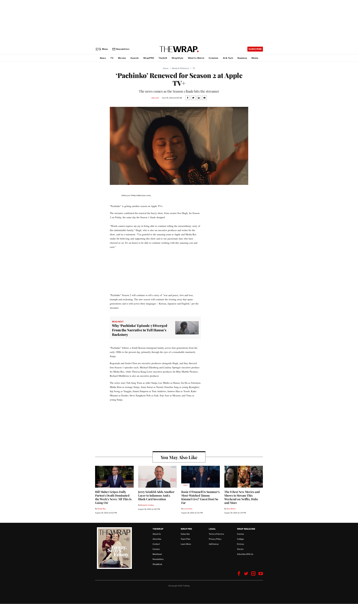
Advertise (157, 539)
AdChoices (214, 544)
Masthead (157, 554)
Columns (213, 58)
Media (254, 58)
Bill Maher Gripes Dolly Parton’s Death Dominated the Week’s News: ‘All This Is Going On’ (113, 497)
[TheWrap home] (179, 49)
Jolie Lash (155, 98)
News (103, 58)
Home (165, 68)
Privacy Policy (215, 539)
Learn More (186, 544)
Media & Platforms (180, 68)
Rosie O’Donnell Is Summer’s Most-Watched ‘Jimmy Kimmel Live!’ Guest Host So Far (200, 497)
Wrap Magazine (246, 529)
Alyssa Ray (101, 509)
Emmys (240, 544)
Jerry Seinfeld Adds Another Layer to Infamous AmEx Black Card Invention (156, 495)
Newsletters (122, 49)
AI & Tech (228, 58)
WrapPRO (148, 58)
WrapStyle (177, 58)
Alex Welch (231, 509)
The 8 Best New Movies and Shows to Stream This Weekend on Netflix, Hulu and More (242, 497)
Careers (156, 549)
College (240, 539)
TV (112, 58)
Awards (134, 58)
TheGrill (162, 58)
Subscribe (255, 49)
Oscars (240, 549)
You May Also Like (179, 457)
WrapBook (157, 564)
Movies (122, 58)
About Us (157, 534)
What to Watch (196, 58)
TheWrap (158, 529)
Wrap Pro (186, 529)
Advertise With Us (245, 554)
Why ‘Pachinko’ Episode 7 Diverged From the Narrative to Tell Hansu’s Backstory (139, 330)
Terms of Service (216, 534)
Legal (212, 529)
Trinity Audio (136, 195)
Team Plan (185, 539)
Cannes (240, 534)
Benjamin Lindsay (147, 505)
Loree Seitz (187, 509)
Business (242, 58)
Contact (156, 544)
